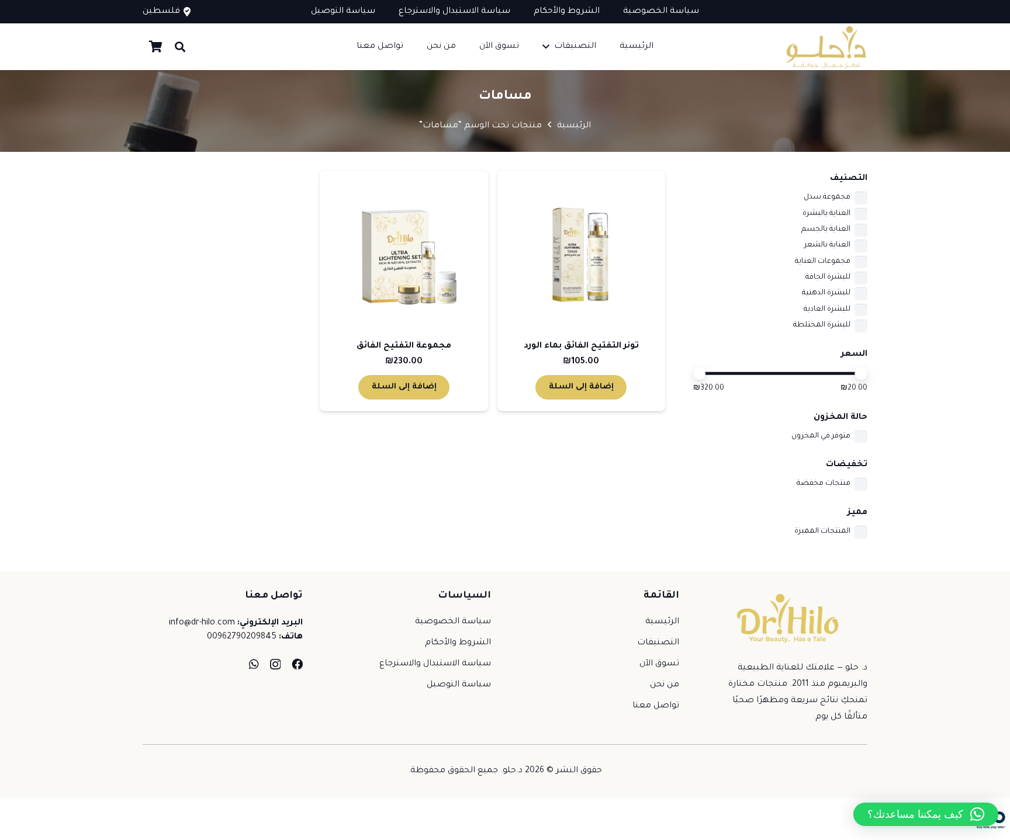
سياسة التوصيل (459, 685)
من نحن (664, 685)
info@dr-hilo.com (202, 623)
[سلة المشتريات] (155, 46)
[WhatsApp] (254, 663)
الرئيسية (574, 126)
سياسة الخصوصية (453, 622)
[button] (545, 46)
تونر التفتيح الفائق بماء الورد (581, 346)
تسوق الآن (659, 664)
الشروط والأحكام (458, 643)
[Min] (699, 373)
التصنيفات (658, 643)
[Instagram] (275, 664)
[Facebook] (297, 663)
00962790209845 (241, 637)
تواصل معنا (655, 706)
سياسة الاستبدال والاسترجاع (435, 664)
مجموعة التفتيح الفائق (404, 346)
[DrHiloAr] (824, 47)
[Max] (861, 373)
